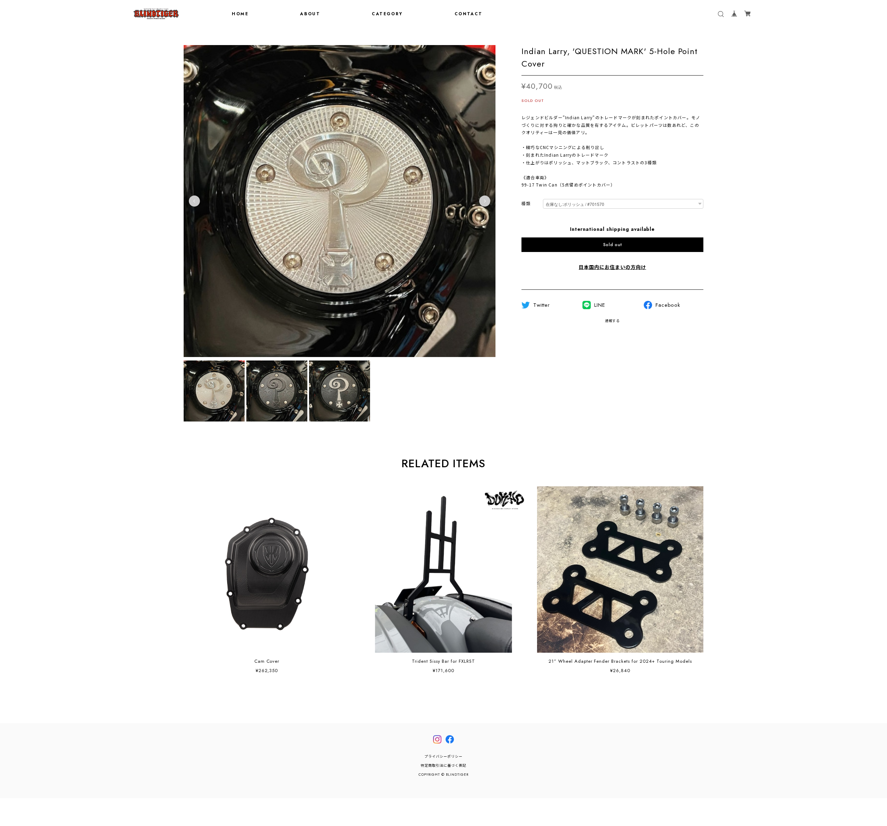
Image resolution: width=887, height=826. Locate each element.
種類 (525, 204)
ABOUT (310, 14)
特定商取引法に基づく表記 (443, 765)
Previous (194, 201)
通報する (612, 320)
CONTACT (469, 14)
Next (484, 201)
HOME (240, 14)
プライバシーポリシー (443, 756)
